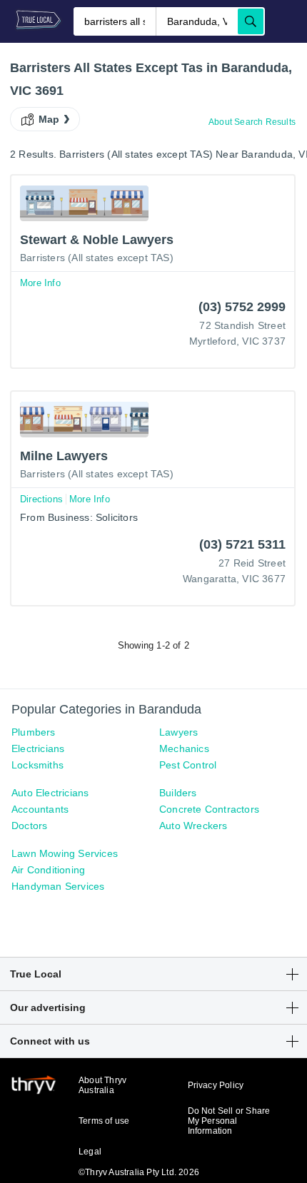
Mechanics (184, 748)
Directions (41, 499)
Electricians (37, 748)
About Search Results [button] (252, 122)
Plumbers (33, 732)
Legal (90, 1152)
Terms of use (104, 1121)
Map (49, 119)
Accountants (40, 809)
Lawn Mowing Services (64, 853)
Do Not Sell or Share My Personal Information (229, 1121)
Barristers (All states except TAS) (96, 257)
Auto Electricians (50, 792)
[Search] (250, 21)
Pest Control (187, 765)
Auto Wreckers (193, 825)
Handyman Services (57, 886)
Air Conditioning (48, 869)
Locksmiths (37, 765)
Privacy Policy (216, 1085)
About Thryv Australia (102, 1085)
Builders (178, 792)
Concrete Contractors (209, 809)
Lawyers (178, 732)
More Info (40, 283)
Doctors (29, 825)
